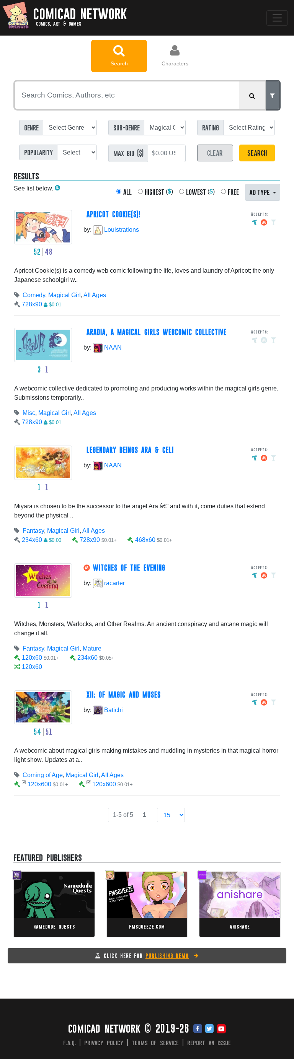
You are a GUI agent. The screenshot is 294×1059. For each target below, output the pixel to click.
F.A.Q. (69, 1042)
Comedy (34, 295)
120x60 (32, 657)
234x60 (32, 540)
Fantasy (33, 530)
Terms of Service (155, 1042)
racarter (114, 583)
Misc (29, 413)
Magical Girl (64, 295)
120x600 (39, 784)
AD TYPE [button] (260, 192)
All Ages (94, 295)
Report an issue (209, 1042)
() (159, 192)
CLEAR (215, 152)
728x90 (32, 304)
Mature (92, 648)
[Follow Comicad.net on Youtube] (221, 1029)
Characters (175, 63)
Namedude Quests (54, 926)
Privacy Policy (103, 1042)
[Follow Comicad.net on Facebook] (197, 1029)
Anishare (240, 926)
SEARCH (257, 152)
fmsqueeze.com (147, 926)
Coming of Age (43, 775)
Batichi (113, 710)
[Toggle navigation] (277, 18)
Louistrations (121, 229)
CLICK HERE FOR (146, 956)
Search (119, 63)
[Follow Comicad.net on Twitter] (209, 1029)
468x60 (145, 540)
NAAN (112, 347)
